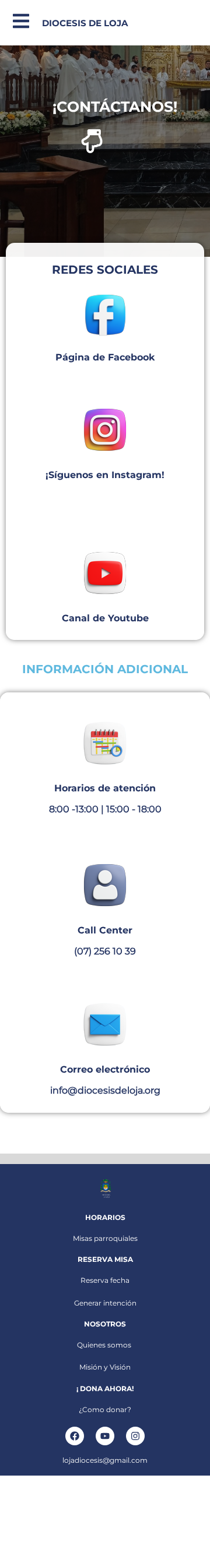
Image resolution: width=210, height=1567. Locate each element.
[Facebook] (74, 1436)
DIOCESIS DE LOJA (85, 23)
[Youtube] (105, 1436)
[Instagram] (135, 1436)
